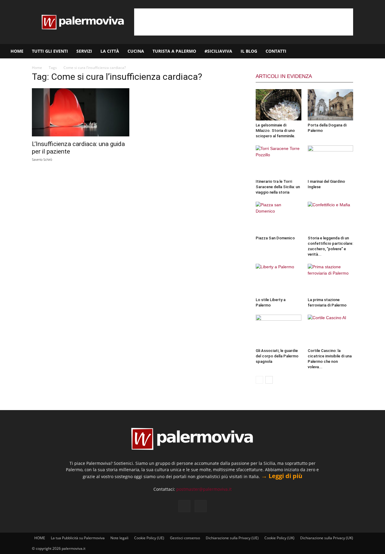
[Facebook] (351, 51)
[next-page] (269, 380)
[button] (378, 51)
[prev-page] (259, 380)
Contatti (276, 51)
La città (109, 51)
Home (37, 67)
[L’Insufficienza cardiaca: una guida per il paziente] (80, 112)
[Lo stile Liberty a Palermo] (278, 279)
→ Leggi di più (281, 476)
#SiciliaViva (218, 51)
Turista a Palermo (174, 51)
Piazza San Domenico (275, 238)
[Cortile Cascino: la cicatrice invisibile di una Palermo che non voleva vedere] (330, 330)
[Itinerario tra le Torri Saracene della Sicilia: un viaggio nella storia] (278, 161)
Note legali (119, 537)
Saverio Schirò (42, 159)
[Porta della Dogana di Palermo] (330, 104)
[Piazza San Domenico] (278, 217)
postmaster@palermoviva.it (204, 489)
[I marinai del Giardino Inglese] (330, 161)
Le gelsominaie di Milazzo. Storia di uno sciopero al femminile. (275, 130)
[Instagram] (361, 51)
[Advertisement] (243, 22)
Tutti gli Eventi (50, 51)
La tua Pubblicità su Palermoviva (78, 537)
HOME (17, 51)
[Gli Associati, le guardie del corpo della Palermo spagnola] (278, 330)
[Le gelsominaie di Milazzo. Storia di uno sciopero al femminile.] (278, 104)
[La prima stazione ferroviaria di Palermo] (330, 279)
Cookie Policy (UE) (149, 537)
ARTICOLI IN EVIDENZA (284, 76)
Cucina (136, 51)
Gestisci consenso (185, 537)
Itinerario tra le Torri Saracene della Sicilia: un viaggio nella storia (278, 187)
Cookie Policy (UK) (279, 537)
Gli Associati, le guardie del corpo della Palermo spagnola (277, 356)
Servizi (84, 51)
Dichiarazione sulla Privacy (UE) (232, 537)
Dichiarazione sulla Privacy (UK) (326, 537)
